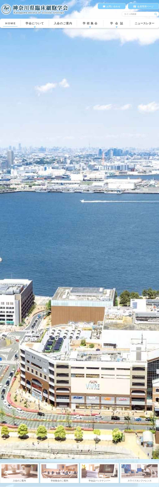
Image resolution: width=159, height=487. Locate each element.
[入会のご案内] (19, 471)
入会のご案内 (63, 23)
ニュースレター (144, 23)
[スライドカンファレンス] (139, 471)
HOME (10, 23)
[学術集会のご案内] (59, 471)
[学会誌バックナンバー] (100, 471)
